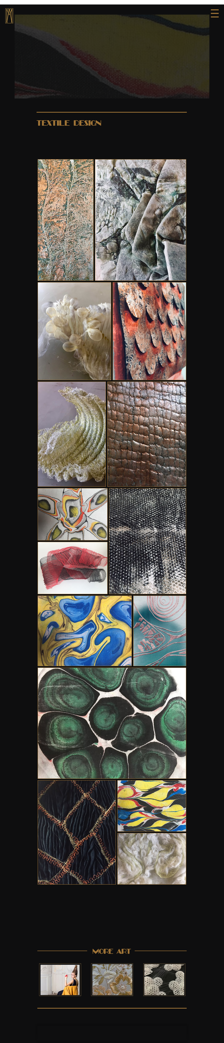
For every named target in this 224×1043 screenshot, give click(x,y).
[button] (215, 13)
